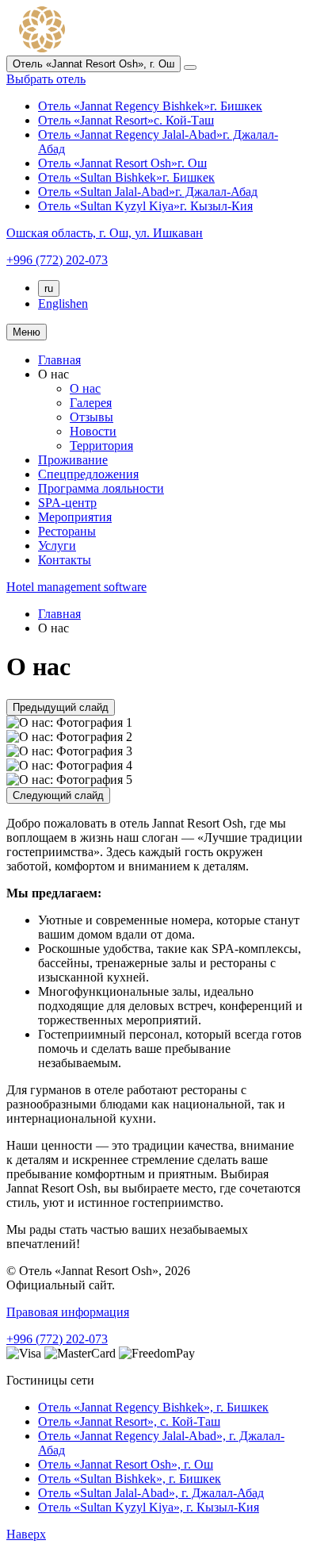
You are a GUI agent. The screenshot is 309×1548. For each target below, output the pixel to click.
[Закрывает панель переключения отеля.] (190, 67)
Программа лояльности (101, 488)
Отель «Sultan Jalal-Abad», (151, 1493)
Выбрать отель (46, 79)
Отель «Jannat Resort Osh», (125, 1464)
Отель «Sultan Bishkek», (129, 1478)
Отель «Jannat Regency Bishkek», (153, 1407)
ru (48, 288)
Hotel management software (76, 586)
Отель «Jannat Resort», (129, 1421)
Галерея (91, 402)
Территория (101, 445)
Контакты (64, 560)
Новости (93, 431)
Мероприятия (75, 517)
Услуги (57, 545)
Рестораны (67, 531)
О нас (85, 388)
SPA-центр (67, 502)
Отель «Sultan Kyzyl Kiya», (148, 1507)
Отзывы (91, 417)
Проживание (73, 460)
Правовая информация (67, 1312)
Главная (59, 360)
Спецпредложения (88, 474)
